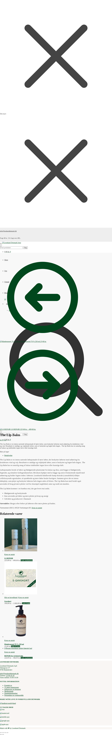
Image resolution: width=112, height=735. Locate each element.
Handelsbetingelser (11, 693)
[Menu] (1, 243)
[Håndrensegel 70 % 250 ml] (20, 637)
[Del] (5, 732)
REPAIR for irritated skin (13, 656)
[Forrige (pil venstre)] (1, 734)
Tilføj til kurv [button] (15, 646)
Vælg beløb (26, 603)
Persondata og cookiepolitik (14, 695)
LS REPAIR (8, 558)
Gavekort (7, 601)
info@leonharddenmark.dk (8, 231)
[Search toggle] (1, 245)
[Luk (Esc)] (7, 732)
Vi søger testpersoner (11, 687)
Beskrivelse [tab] (8, 455)
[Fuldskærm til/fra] (3, 732)
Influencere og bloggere (12, 689)
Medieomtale (8, 691)
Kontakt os (8, 685)
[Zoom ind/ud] (1, 732)
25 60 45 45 (10, 675)
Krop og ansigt (37, 508)
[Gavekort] (20, 594)
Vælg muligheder (27, 560)
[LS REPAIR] (20, 551)
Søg (25, 248)
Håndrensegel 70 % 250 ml (14, 644)
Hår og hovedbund (10, 597)
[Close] (1, 431)
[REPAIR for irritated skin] (18, 648)
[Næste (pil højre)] (3, 734)
